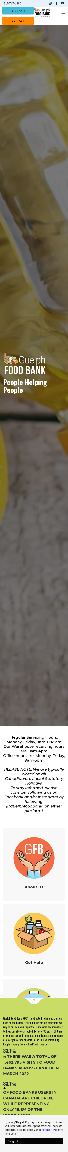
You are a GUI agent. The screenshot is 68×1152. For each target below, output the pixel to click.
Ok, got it (13, 1141)
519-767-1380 (12, 3)
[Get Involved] (34, 988)
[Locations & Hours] (34, 993)
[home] (42, 12)
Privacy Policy (48, 1130)
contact (18, 20)
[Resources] (34, 996)
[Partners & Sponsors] (34, 991)
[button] (63, 12)
